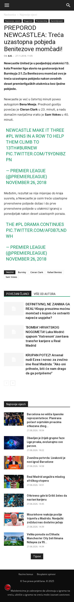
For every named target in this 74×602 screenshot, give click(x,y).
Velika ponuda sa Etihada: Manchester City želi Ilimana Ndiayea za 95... (45, 538)
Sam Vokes (11, 276)
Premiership (41, 20)
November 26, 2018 (26, 182)
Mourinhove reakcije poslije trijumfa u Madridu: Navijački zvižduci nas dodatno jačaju (45, 518)
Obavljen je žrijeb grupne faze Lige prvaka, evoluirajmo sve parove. (46, 441)
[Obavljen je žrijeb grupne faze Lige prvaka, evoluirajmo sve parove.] (14, 443)
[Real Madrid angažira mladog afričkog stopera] (14, 481)
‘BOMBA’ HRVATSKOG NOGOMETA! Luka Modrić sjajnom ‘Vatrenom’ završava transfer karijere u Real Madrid (47, 336)
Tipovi (37, 556)
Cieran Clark (36, 272)
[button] (6, 5)
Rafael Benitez (54, 272)
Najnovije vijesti (28, 14)
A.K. (10, 55)
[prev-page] (6, 383)
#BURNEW (27, 147)
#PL (10, 136)
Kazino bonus (26, 574)
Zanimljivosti (57, 20)
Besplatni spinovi (46, 574)
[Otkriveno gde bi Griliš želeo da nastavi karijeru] (14, 500)
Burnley (22, 272)
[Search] (68, 5)
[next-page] (12, 383)
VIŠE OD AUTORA (44, 293)
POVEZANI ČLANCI (17, 293)
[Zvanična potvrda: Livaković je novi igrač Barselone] (14, 462)
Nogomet (28, 20)
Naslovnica (10, 14)
